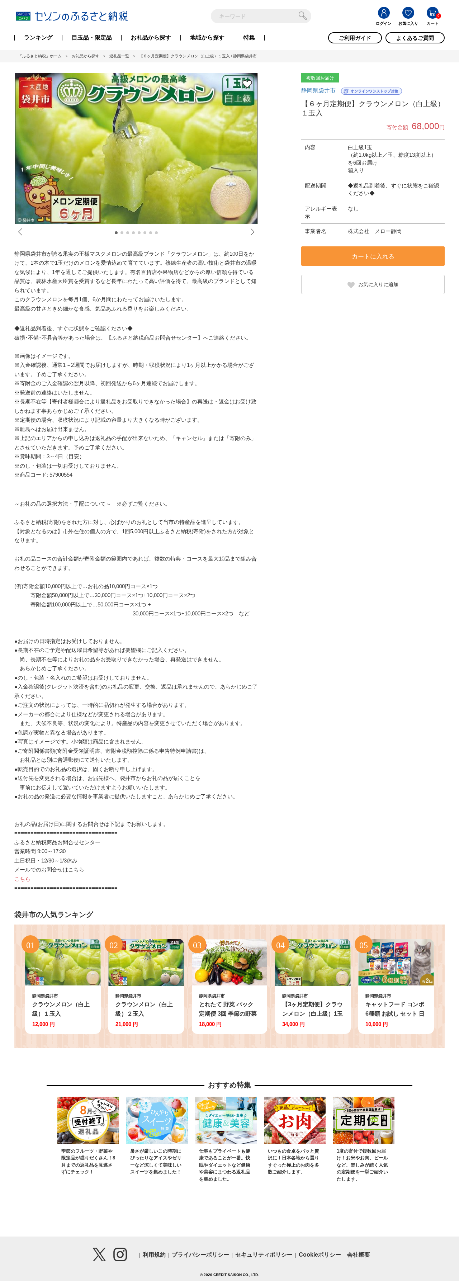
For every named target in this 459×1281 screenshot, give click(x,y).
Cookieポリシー (320, 1255)
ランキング (38, 38)
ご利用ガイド (355, 38)
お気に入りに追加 (378, 284)
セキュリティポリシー (264, 1255)
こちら (22, 879)
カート (433, 23)
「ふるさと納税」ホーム (40, 56)
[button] (116, 232)
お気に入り (408, 23)
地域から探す (207, 38)
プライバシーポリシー (200, 1255)
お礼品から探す (151, 38)
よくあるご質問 (415, 38)
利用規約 (154, 1255)
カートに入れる (373, 256)
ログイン (384, 23)
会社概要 (358, 1255)
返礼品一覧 (119, 56)
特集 (249, 38)
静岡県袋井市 (318, 91)
